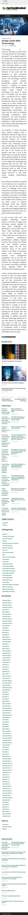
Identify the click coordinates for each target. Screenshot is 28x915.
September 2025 (6, 607)
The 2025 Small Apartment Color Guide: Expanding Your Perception (18, 418)
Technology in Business (8, 568)
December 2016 (6, 790)
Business (4, 534)
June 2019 (5, 722)
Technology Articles (6, 38)
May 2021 (4, 669)
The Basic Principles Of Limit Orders (12, 361)
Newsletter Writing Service (8, 890)
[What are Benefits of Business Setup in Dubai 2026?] (6, 409)
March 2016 (5, 811)
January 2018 (5, 761)
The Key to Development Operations (11, 896)
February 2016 (6, 813)
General (4, 541)
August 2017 (5, 772)
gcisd (7, 336)
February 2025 (6, 614)
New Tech (4, 550)
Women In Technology (8, 589)
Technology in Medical (8, 573)
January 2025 (5, 616)
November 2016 (6, 793)
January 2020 (5, 706)
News (3, 554)
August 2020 (5, 690)
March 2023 (5, 648)
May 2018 (4, 751)
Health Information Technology (10, 543)
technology (12, 336)
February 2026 (6, 600)
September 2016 (6, 797)
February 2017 (6, 786)
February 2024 (6, 639)
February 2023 (6, 650)
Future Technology (7, 538)
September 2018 (6, 742)
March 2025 (5, 611)
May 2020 (4, 696)
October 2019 (5, 712)
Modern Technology (7, 547)
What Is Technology (7, 586)
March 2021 (5, 673)
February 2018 (6, 758)
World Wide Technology (8, 591)
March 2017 (5, 784)
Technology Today (7, 580)
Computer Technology (8, 536)
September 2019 (6, 715)
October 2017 (5, 768)
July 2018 (4, 747)
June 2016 (5, 804)
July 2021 (4, 664)
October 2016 (5, 795)
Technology (5, 561)
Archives (4, 525)
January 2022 (5, 657)
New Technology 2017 (8, 552)
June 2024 (5, 630)
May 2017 (4, 779)
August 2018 (5, 745)
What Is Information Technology (10, 584)
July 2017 (4, 774)
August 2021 (5, 662)
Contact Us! (5, 824)
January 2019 (5, 733)
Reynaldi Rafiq (12, 45)
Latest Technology (7, 545)
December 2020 (6, 680)
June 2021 (5, 667)
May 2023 (4, 644)
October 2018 (5, 740)
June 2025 (5, 609)
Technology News (7, 575)
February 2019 (6, 731)
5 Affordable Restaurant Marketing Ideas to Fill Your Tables (18, 500)
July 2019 (4, 719)
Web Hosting (5, 582)
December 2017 (6, 763)
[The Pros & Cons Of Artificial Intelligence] (14, 374)
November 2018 (6, 738)
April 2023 (5, 646)
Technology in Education (8, 570)
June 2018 (5, 749)
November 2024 (6, 621)
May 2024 (4, 632)
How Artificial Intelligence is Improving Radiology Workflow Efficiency (18, 466)
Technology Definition (8, 566)
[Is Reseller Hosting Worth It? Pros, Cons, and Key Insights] (6, 508)
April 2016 (5, 809)
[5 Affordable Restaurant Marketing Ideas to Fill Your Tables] (6, 498)
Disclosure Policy (6, 826)
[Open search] (25, 16)
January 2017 (5, 788)
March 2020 (5, 701)
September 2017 (6, 770)
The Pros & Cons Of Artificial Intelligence (13, 383)
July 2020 (4, 692)
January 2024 (5, 641)
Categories (5, 522)
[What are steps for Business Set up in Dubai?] (6, 426)
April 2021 (5, 671)
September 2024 (6, 623)
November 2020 (6, 683)
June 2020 (5, 694)
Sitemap (4, 829)
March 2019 (5, 729)
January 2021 (5, 678)
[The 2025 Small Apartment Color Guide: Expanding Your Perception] (6, 417)
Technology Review (7, 577)
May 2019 (4, 724)
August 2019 (5, 717)
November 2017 (6, 765)
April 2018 (5, 754)
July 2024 (4, 628)
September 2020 (6, 687)
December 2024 (6, 618)
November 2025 (6, 605)
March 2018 (5, 756)
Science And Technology (8, 557)
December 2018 (6, 735)
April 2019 (5, 726)
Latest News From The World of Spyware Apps (14, 872)
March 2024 (5, 637)
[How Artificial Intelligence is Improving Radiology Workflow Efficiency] (6, 464)
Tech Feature (5, 559)
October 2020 (5, 685)
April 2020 (5, 699)
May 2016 (4, 807)
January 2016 (5, 816)
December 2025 (6, 602)
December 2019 (6, 708)
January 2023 (5, 653)
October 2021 (5, 660)
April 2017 (5, 781)
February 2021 (6, 676)
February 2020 (6, 703)
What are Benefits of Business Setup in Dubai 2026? (17, 410)
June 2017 (5, 777)
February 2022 (6, 655)
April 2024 (5, 634)
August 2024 (5, 625)
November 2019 (6, 710)
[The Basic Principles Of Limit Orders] (14, 352)
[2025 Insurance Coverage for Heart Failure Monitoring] (6, 488)
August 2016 (5, 800)
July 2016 (4, 802)
